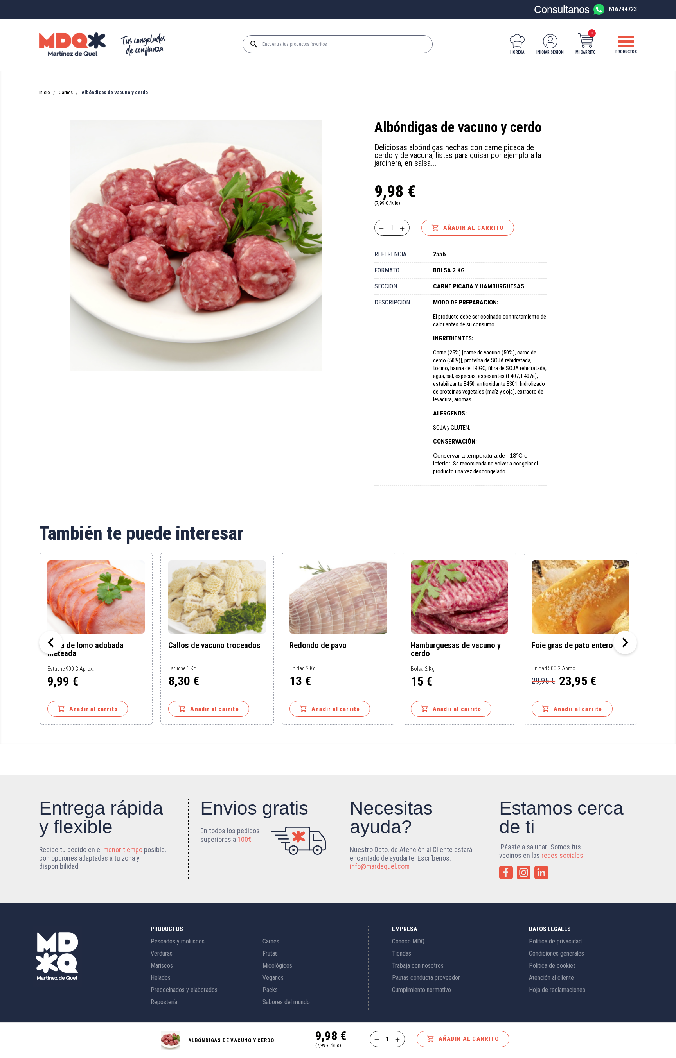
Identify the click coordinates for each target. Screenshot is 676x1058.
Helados (161, 977)
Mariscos (162, 965)
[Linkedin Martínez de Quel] (541, 872)
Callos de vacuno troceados (214, 645)
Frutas (270, 953)
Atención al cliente (551, 977)
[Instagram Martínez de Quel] (523, 872)
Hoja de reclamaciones (557, 990)
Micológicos (277, 965)
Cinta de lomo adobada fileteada (85, 649)
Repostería (164, 1002)
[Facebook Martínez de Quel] (506, 872)
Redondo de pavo (318, 645)
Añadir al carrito (467, 228)
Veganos (273, 977)
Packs (270, 990)
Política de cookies (552, 965)
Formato (386, 270)
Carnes (270, 941)
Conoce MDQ (408, 941)
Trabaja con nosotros (418, 965)
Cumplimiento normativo (421, 990)
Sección (385, 286)
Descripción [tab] (392, 302)
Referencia (390, 254)
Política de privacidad (555, 941)
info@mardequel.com (380, 866)
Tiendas (401, 953)
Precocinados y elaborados (184, 990)
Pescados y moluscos (178, 941)
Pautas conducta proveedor (426, 977)
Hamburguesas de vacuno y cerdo (456, 649)
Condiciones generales (556, 953)
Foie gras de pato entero (572, 645)
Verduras (162, 953)
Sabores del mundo (286, 1002)
